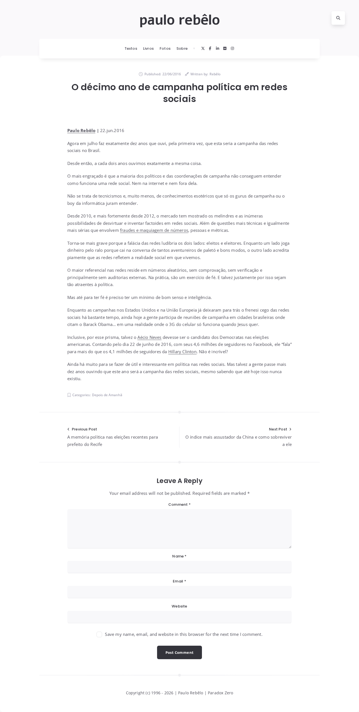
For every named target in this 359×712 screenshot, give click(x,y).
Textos (131, 48)
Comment (179, 504)
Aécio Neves (149, 337)
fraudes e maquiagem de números (154, 230)
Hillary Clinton (182, 351)
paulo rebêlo (179, 20)
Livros (148, 48)
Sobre (182, 48)
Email (179, 581)
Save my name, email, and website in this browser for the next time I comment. (183, 634)
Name (179, 556)
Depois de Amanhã (107, 395)
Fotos (165, 48)
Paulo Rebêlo (81, 130)
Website (179, 606)
